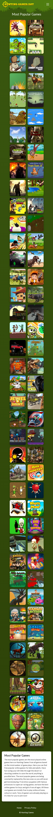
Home (19, 808)
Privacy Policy (30, 808)
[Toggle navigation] (47, 4)
